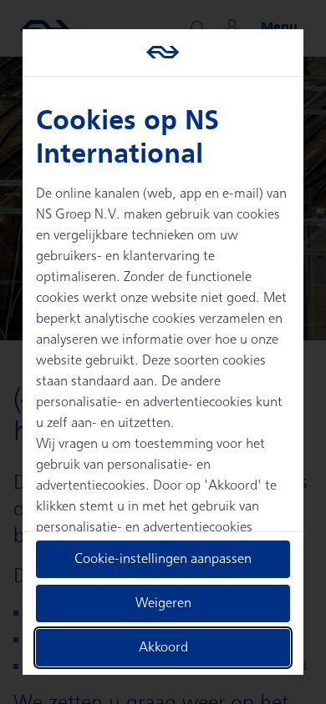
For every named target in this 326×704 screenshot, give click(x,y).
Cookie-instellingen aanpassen (163, 559)
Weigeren (163, 603)
